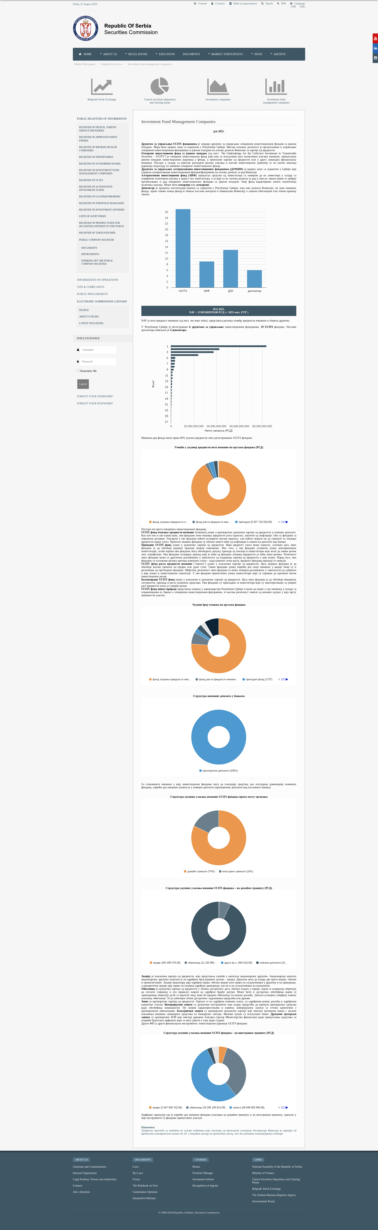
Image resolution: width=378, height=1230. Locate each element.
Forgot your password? (95, 403)
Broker (196, 1166)
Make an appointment (245, 3)
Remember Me (88, 371)
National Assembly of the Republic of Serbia (277, 1166)
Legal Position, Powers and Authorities (94, 1179)
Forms (136, 1179)
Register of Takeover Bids (97, 232)
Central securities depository (160, 99)
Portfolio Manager (203, 1173)
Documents (191, 54)
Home (87, 54)
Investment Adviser (203, 1179)
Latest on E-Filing (91, 323)
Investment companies (218, 99)
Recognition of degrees (205, 1185)
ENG (302, 6)
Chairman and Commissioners (89, 1166)
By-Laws (138, 1173)
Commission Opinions (145, 1191)
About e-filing (89, 316)
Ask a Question (81, 1191)
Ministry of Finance (263, 1173)
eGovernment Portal (263, 1201)
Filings (84, 310)
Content (202, 3)
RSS (283, 3)
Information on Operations (97, 279)
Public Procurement (92, 294)
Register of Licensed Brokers (99, 196)
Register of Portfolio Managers (101, 203)
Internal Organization (85, 1173)
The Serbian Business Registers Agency (274, 1195)
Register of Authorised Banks (99, 163)
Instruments (90, 254)
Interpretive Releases (144, 1198)
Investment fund (276, 99)
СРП (293, 6)
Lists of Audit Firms (92, 216)
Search (269, 3)
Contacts (220, 3)
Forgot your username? (95, 396)
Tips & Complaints (90, 287)
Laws (136, 1166)
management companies (276, 102)
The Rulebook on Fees (145, 1185)
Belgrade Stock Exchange (102, 99)
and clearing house (160, 102)
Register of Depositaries (96, 156)
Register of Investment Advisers (101, 209)
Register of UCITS (91, 180)
